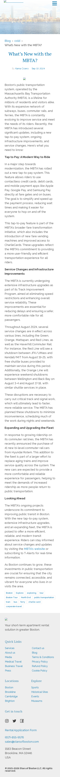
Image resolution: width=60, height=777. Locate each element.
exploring (31, 593)
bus (15, 602)
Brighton (10, 700)
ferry (22, 602)
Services (9, 648)
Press (8, 670)
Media (8, 657)
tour (42, 593)
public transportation (44, 597)
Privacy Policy (40, 661)
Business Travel (14, 666)
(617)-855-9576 (14, 737)
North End (26, 597)
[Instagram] (8, 722)
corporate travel (14, 606)
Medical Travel (13, 661)
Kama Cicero (22, 68)
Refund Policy (40, 666)
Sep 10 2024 (38, 68)
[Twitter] (16, 722)
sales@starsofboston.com (22, 741)
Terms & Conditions (43, 657)
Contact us (38, 648)
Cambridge (11, 696)
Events (35, 696)
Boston (9, 593)
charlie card (34, 602)
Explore (20, 593)
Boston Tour (12, 597)
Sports (35, 687)
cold (17, 40)
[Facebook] (24, 722)
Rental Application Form (21, 730)
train (8, 602)
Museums (36, 700)
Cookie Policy (39, 670)
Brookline (10, 691)
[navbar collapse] (54, 2)
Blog (8, 40)
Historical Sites (39, 691)
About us (10, 652)
